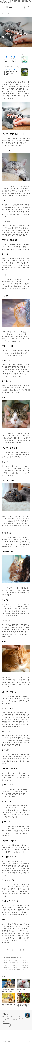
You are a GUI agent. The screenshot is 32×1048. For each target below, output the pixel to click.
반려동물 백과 (8, 957)
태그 (9, 14)
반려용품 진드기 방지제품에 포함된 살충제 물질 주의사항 (12, 961)
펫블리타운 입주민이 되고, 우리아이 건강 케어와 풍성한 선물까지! (10, 60)
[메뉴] (28, 7)
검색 (24, 7)
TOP (28, 1042)
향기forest (7, 7)
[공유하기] (7, 950)
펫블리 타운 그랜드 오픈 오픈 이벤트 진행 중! (10, 57)
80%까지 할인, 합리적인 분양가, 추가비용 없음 (10, 73)
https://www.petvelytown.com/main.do (14, 54)
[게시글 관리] (10, 950)
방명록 (17, 14)
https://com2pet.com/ (11, 67)
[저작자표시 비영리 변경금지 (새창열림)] (21, 950)
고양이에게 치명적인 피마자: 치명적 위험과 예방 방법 (12, 968)
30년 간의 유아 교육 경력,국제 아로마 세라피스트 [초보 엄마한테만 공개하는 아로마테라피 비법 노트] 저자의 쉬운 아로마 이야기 (12, 1018)
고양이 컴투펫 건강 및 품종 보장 (10, 69)
